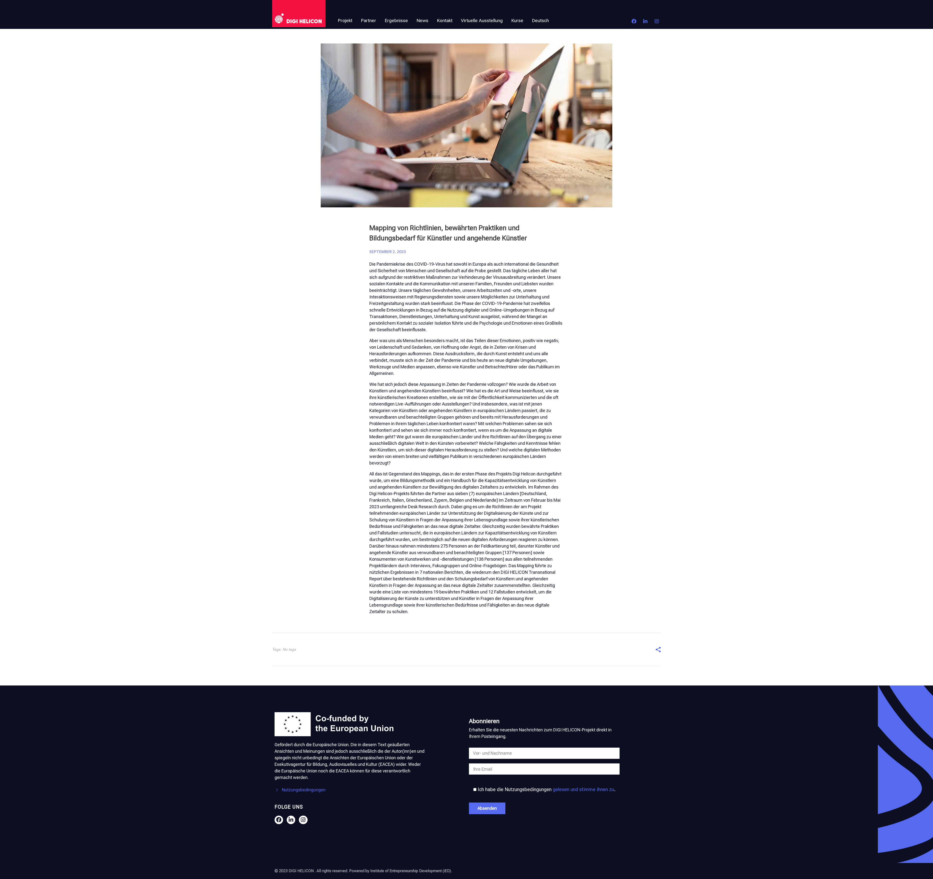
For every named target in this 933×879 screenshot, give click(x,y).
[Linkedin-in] (645, 21)
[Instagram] (657, 21)
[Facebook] (634, 21)
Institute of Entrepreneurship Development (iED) (410, 871)
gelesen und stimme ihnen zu (583, 789)
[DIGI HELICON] (299, 13)
